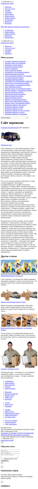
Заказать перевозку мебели (14, 92)
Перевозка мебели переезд (14, 67)
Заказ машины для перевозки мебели (17, 85)
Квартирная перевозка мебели (15, 94)
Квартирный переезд (12, 413)
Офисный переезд (11, 415)
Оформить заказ (6, 145)
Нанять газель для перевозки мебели (17, 103)
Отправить (5, 460)
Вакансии (8, 21)
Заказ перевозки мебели (13, 87)
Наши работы (9, 16)
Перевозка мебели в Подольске (15, 105)
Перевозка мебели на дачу (14, 109)
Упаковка (8, 406)
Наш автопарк (10, 385)
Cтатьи (8, 127)
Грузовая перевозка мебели (14, 78)
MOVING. (15, 27)
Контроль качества (11, 394)
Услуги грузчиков (11, 420)
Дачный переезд (10, 422)
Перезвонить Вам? (7, 3)
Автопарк (8, 12)
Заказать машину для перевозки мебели (18, 90)
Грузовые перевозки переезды (15, 61)
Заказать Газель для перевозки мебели (18, 88)
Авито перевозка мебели (13, 70)
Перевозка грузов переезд (14, 65)
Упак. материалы (11, 424)
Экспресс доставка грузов (10, 369)
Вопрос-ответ (9, 395)
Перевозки (15, 127)
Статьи (7, 403)
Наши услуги (9, 411)
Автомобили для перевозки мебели (17, 72)
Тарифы (7, 10)
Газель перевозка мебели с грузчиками (18, 76)
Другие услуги (10, 9)
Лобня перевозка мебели (13, 98)
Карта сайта (9, 404)
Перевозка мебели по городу (15, 112)
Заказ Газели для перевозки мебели (17, 83)
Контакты (8, 23)
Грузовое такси (10, 417)
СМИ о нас (9, 397)
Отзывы (7, 387)
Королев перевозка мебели (14, 96)
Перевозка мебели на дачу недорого (17, 110)
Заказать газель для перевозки (15, 63)
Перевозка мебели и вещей (14, 107)
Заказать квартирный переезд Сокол (13, 302)
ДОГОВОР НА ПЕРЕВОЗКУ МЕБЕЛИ (18, 81)
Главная (3, 127)
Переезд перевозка (11, 68)
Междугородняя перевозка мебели (17, 101)
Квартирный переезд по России (12, 276)
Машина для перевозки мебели (15, 99)
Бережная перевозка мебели (14, 74)
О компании (9, 20)
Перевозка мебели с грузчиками (16, 114)
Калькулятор (9, 14)
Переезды (8, 7)
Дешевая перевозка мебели (14, 79)
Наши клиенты (10, 18)
